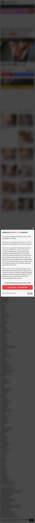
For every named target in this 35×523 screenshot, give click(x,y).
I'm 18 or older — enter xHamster (17, 287)
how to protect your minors (9, 293)
